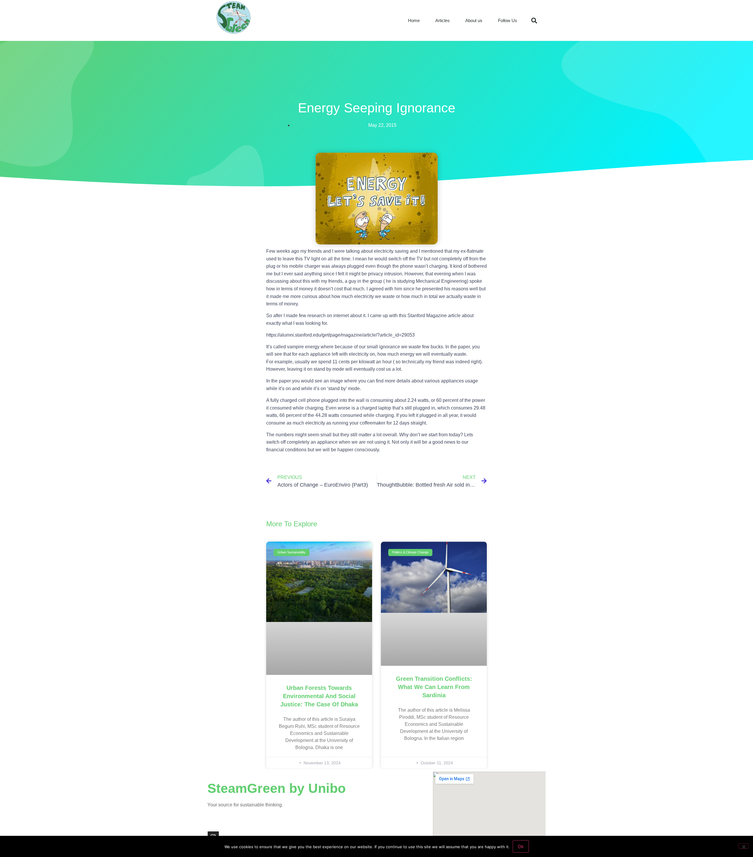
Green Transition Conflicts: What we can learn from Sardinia (434, 686)
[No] (744, 846)
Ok (521, 846)
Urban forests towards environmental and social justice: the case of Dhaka (319, 696)
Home (414, 20)
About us (473, 20)
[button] (534, 20)
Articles (442, 20)
